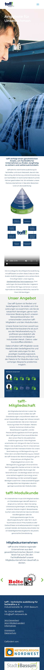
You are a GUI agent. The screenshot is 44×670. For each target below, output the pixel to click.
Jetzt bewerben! (11, 620)
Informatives (10, 626)
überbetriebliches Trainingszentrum (20, 281)
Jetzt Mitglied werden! (14, 623)
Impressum (9, 630)
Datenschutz (10, 633)
